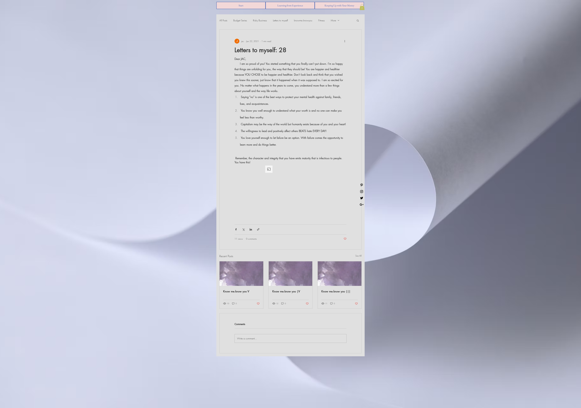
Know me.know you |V (286, 291)
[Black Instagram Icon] (362, 191)
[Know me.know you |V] (290, 273)
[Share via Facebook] (236, 229)
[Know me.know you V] (241, 273)
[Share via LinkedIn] (250, 229)
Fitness (321, 20)
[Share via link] (258, 229)
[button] (362, 7)
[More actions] (344, 41)
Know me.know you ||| (335, 291)
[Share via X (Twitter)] (243, 229)
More (333, 20)
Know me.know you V (236, 291)
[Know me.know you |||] (339, 273)
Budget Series (240, 20)
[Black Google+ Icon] (362, 204)
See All (358, 255)
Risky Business (260, 20)
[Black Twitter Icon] (362, 198)
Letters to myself (280, 20)
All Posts (223, 20)
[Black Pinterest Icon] (362, 185)
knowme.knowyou (303, 20)
